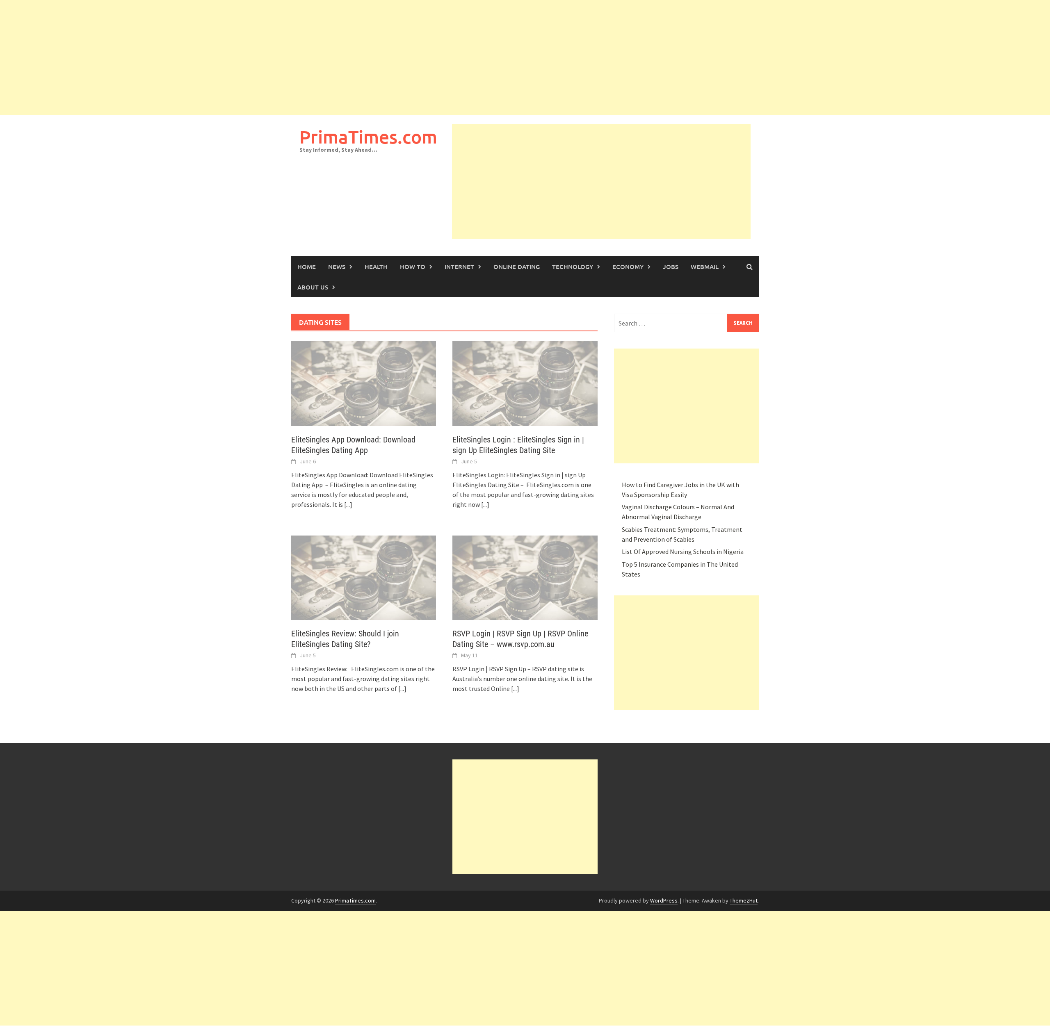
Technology (572, 266)
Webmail (705, 266)
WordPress (664, 900)
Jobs (670, 266)
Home (306, 266)
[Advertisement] (246, 57)
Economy (628, 266)
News (336, 266)
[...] (348, 504)
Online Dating (516, 266)
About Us (312, 287)
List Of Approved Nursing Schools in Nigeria (683, 551)
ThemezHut (744, 900)
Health (376, 266)
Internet (459, 266)
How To (412, 266)
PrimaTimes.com (368, 136)
